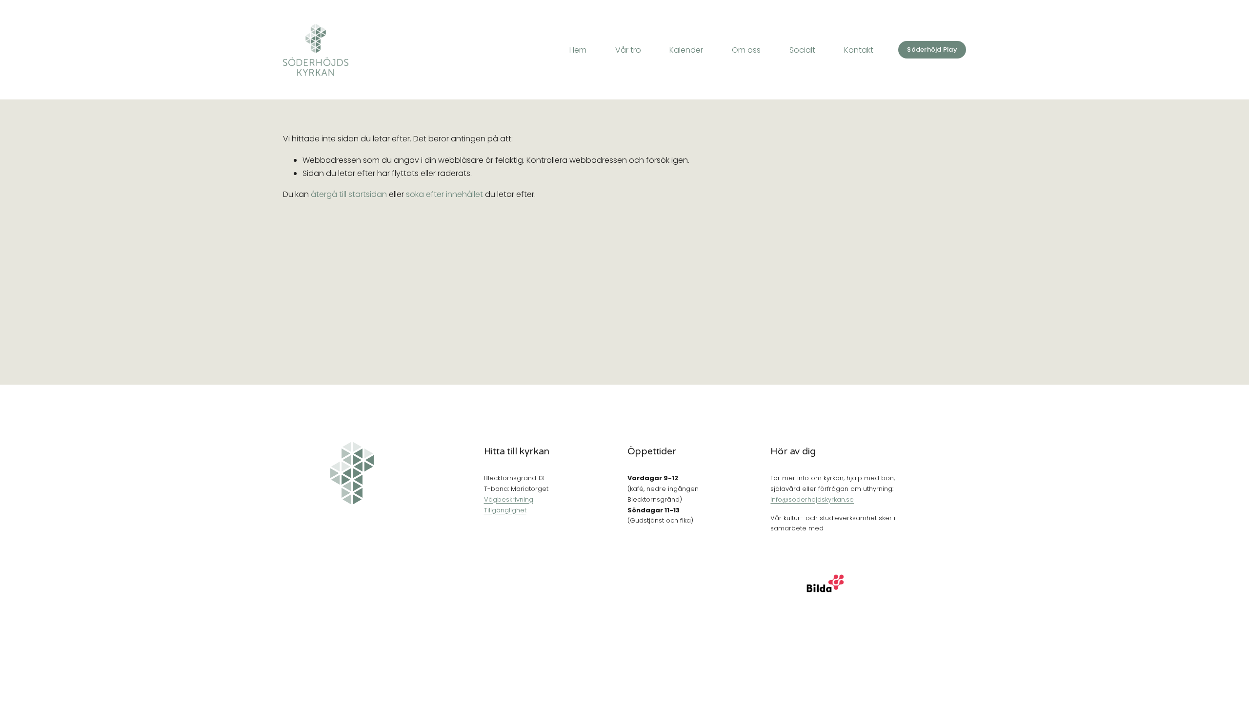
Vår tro (628, 50)
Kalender (686, 50)
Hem (577, 50)
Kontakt (858, 50)
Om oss (746, 50)
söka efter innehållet (444, 194)
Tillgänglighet (505, 510)
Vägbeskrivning (508, 499)
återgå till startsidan (349, 194)
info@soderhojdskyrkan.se (812, 499)
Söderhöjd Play (932, 49)
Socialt (802, 50)
